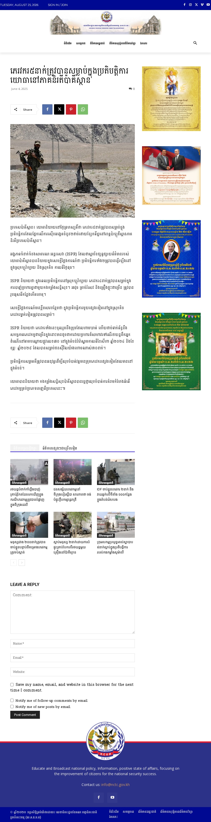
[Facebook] (185, 5)
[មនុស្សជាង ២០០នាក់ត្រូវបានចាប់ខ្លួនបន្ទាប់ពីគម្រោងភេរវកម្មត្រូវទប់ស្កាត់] (29, 525)
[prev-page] (13, 562)
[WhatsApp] (83, 109)
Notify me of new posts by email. (43, 707)
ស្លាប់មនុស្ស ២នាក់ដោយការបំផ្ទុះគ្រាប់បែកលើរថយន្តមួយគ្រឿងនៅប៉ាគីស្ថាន (72, 547)
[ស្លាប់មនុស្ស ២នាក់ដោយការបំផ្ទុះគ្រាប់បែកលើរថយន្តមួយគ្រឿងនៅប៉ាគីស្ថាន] (72, 525)
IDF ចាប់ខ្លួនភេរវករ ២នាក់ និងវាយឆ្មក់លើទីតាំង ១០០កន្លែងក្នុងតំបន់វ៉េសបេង (115, 494)
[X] (196, 5)
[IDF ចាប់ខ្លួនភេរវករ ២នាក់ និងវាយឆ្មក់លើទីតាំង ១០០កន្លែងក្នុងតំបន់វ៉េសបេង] (116, 472)
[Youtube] (208, 5)
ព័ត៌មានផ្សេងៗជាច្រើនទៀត (59, 448)
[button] (195, 43)
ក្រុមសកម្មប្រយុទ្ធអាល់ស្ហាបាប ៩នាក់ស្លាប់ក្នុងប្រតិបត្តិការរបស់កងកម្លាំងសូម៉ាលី (115, 547)
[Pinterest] (71, 109)
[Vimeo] (202, 5)
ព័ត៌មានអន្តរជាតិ (19, 482)
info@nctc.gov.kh (115, 784)
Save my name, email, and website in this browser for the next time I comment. (72, 687)
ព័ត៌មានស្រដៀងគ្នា (24, 448)
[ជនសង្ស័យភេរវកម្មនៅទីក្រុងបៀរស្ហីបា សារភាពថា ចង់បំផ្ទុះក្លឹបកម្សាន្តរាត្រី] (72, 472)
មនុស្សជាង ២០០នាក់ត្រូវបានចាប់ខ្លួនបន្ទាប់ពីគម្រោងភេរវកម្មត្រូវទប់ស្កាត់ (28, 547)
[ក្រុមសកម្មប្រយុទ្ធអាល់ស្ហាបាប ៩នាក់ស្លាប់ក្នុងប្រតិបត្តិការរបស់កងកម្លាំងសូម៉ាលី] (116, 525)
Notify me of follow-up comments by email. (51, 701)
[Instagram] (191, 5)
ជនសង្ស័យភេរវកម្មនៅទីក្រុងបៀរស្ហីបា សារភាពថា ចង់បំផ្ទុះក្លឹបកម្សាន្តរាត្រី (72, 494)
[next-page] (22, 562)
